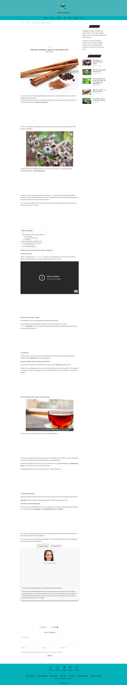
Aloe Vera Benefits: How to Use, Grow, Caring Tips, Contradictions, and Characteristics (99, 81)
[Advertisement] (50, 36)
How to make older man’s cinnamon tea (32, 243)
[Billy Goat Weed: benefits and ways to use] (86, 72)
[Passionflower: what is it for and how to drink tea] (86, 101)
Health (59, 17)
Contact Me (63, 676)
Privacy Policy (72, 676)
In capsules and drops (29, 244)
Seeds (69, 17)
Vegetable (76, 17)
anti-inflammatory (38, 257)
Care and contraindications (29, 246)
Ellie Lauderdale (50, 563)
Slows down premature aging (31, 238)
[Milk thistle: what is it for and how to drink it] (86, 92)
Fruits (52, 17)
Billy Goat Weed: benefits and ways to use (99, 70)
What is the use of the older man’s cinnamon (33, 234)
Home (22, 22)
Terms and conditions (95, 676)
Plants (27, 22)
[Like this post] (50, 627)
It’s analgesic (28, 239)
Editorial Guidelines (42, 676)
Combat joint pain (29, 236)
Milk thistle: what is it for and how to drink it (99, 90)
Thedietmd (85, 31)
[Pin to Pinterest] (55, 627)
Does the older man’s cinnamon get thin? (32, 241)
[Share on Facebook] (52, 627)
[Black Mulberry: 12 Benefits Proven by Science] (86, 63)
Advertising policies (83, 676)
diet (69, 370)
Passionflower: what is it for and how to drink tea (99, 99)
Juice (65, 17)
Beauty (45, 17)
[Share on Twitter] (54, 627)
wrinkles (23, 326)
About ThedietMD (30, 676)
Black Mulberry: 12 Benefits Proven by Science (98, 62)
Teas (82, 17)
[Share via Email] (57, 627)
